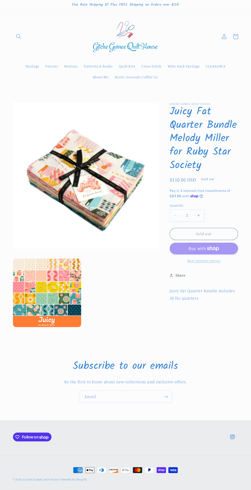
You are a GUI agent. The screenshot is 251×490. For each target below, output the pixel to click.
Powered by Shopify (73, 479)
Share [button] (180, 275)
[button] (18, 36)
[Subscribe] (166, 397)
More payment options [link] (204, 261)
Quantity (176, 205)
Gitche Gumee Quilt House (41, 479)
